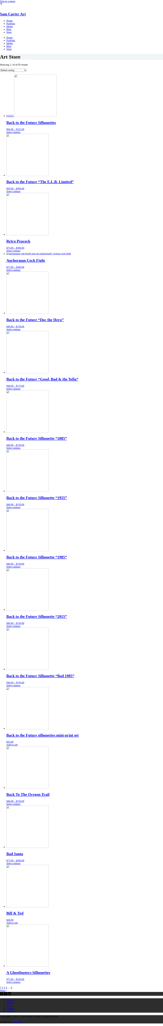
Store (9, 32)
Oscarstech (16, 1022)
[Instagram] (2, 994)
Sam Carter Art (13, 14)
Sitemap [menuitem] (10, 1002)
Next (3, 990)
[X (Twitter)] (6, 994)
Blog (8, 29)
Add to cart (12, 744)
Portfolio (10, 23)
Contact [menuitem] (10, 1011)
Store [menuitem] (9, 1005)
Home (9, 20)
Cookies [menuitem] (10, 1008)
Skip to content (7, 1)
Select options (13, 132)
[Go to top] (1, 4)
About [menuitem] (9, 999)
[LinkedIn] (9, 994)
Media (9, 26)
